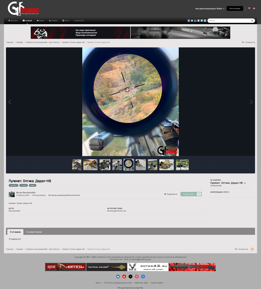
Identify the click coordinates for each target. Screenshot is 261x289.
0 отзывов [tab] (15, 232)
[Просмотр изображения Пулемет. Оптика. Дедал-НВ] (76, 164)
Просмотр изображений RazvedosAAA (64, 195)
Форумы (14, 20)
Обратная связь (141, 283)
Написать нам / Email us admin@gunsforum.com (130, 259)
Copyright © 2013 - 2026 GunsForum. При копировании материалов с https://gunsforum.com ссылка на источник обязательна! (130, 257)
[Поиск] (252, 20)
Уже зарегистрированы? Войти (209, 9)
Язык (98, 283)
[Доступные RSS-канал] (252, 249)
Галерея (28, 20)
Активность (79, 20)
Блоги (66, 20)
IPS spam (121, 288)
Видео (41, 20)
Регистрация (235, 8)
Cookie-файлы (157, 283)
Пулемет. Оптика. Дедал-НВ (226, 182)
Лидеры (54, 20)
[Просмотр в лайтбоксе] (130, 101)
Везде (243, 21)
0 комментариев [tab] (34, 232)
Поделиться (171, 194)
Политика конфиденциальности (118, 283)
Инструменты (243, 151)
